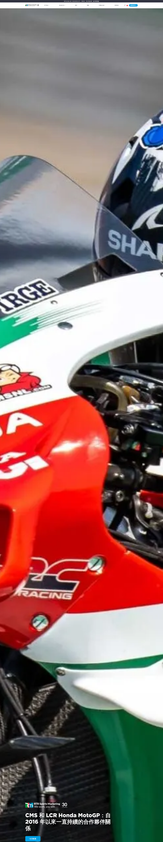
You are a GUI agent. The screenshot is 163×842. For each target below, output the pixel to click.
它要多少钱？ (102, 5)
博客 (88, 5)
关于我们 (46, 5)
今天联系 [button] (32, 839)
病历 (76, 5)
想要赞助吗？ (133, 5)
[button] (127, 5)
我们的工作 (61, 5)
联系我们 (117, 5)
